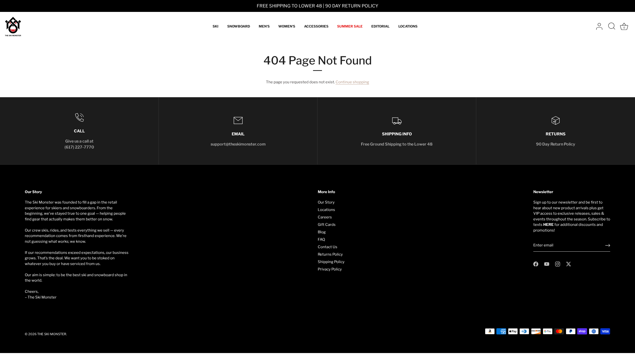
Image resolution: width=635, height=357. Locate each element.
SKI (215, 26)
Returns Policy (330, 254)
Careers (325, 217)
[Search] (611, 26)
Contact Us (327, 247)
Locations (326, 210)
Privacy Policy (330, 269)
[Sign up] (607, 245)
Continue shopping (352, 82)
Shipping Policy (331, 262)
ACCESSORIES (316, 26)
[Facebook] (535, 264)
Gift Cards (327, 224)
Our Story (326, 202)
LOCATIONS (407, 26)
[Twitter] (568, 264)
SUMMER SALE (350, 26)
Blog (322, 232)
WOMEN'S (286, 26)
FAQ (321, 239)
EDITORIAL (380, 26)
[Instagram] (557, 264)
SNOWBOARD (238, 26)
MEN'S (264, 26)
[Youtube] (546, 264)
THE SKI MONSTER (51, 334)
